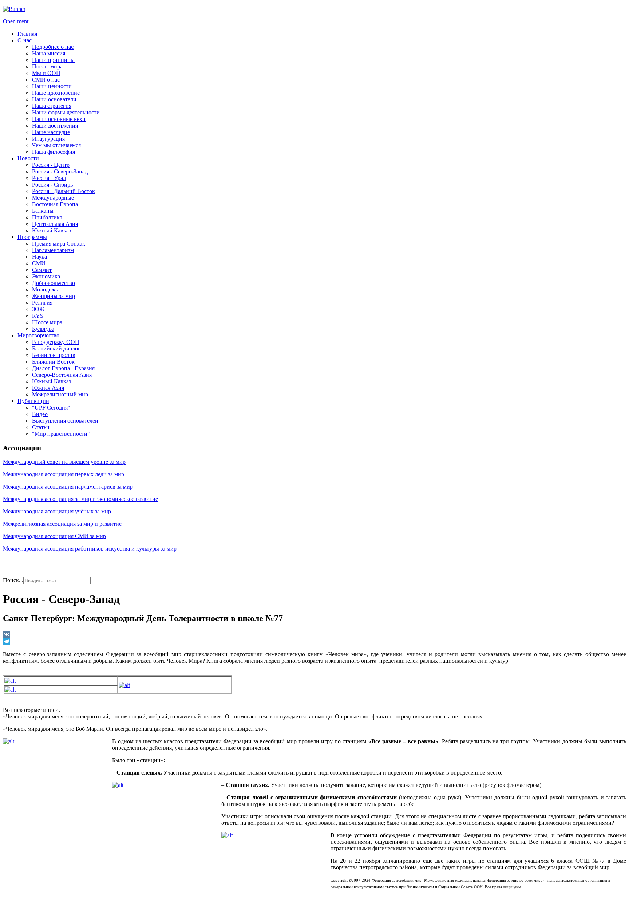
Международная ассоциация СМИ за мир (54, 536)
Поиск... (13, 580)
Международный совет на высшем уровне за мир (64, 462)
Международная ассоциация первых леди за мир (63, 474)
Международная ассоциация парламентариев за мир (68, 486)
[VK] (314, 634)
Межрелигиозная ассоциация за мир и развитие (62, 524)
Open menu (16, 21)
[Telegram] (314, 641)
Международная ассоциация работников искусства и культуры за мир (90, 548)
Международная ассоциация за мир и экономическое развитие (80, 499)
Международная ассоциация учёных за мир (57, 511)
